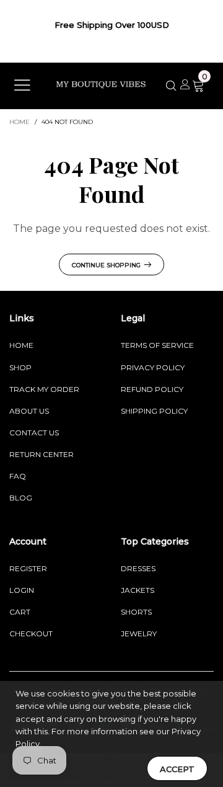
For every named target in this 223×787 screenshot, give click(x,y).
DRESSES (138, 568)
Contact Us (34, 432)
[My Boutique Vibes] (101, 85)
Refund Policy (152, 389)
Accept (177, 769)
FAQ (17, 476)
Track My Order (44, 389)
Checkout (31, 633)
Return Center (41, 454)
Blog (20, 497)
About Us (29, 411)
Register (28, 568)
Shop (20, 367)
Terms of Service (157, 345)
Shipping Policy (154, 411)
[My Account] (185, 85)
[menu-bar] (22, 86)
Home (21, 345)
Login (21, 590)
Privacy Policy (153, 367)
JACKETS (137, 590)
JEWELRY (139, 633)
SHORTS (136, 611)
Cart (19, 611)
